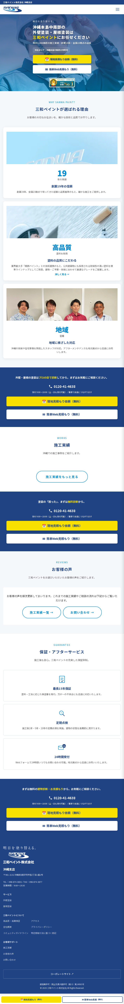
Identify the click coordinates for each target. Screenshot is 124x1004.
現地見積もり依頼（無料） (62, 59)
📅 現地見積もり (31, 999)
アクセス (35, 920)
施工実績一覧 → (41, 612)
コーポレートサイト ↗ (62, 974)
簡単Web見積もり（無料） (62, 69)
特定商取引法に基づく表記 (43, 933)
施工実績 (7, 947)
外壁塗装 (7, 900)
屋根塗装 (7, 906)
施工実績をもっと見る (62, 477)
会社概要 (7, 926)
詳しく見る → (62, 274)
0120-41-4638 (64, 386)
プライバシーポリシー (41, 926)
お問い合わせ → (82, 612)
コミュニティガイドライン (15, 933)
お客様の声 (8, 953)
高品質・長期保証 (11, 920)
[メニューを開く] (117, 9)
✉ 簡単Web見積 (92, 999)
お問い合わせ (9, 959)
